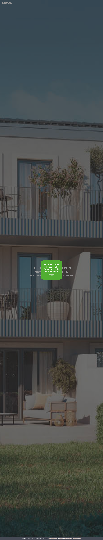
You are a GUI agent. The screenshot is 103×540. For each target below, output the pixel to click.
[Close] (60, 262)
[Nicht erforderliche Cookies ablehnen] (101, 538)
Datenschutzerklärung (77, 538)
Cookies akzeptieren (53, 538)
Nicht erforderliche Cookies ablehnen (64, 538)
